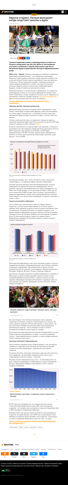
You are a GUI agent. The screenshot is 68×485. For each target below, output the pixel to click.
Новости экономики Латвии (30, 449)
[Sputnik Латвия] (8, 13)
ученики (26, 427)
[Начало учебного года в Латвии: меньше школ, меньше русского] (34, 297)
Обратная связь (40, 466)
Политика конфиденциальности (35, 463)
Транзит (43, 449)
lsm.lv (38, 124)
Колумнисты (51, 449)
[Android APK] (6, 470)
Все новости (5, 449)
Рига (11, 449)
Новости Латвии (13, 427)
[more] (57, 315)
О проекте (3, 463)
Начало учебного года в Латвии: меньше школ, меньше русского (33, 311)
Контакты (9, 463)
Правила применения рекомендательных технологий (15, 466)
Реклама (32, 466)
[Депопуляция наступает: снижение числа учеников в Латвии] (34, 379)
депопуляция (33, 427)
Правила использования (19, 463)
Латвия (20, 427)
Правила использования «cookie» (53, 463)
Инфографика (15, 391)
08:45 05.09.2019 (13, 23)
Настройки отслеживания (51, 466)
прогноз (40, 427)
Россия (59, 449)
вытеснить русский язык (47, 96)
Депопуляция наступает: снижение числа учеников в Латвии (32, 395)
